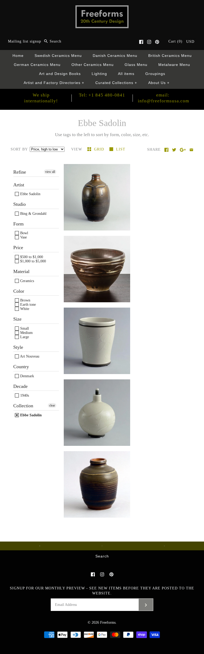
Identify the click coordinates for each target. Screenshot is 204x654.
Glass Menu (136, 65)
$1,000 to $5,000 (32, 261)
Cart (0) (176, 41)
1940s (24, 395)
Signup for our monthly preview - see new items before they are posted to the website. (102, 590)
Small (24, 328)
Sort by (19, 149)
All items (126, 74)
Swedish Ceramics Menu (58, 56)
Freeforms (108, 622)
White (24, 309)
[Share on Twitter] (174, 150)
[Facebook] (141, 42)
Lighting (99, 74)
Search (102, 556)
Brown (24, 300)
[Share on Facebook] (166, 150)
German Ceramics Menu (37, 65)
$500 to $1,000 (31, 257)
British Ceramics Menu (170, 56)
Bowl (23, 233)
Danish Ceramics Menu (115, 56)
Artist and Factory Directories (54, 83)
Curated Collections (116, 83)
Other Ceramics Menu (92, 65)
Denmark (26, 376)
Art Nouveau (29, 356)
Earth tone (27, 305)
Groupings (155, 74)
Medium (26, 333)
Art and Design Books (60, 74)
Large (24, 337)
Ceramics (26, 281)
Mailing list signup (24, 41)
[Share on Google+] (183, 150)
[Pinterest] (157, 42)
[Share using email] (191, 150)
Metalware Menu (174, 65)
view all (50, 172)
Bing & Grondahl (32, 214)
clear (52, 405)
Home (18, 56)
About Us (159, 83)
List (120, 149)
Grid (99, 149)
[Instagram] (149, 42)
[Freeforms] (102, 8)
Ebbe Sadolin (29, 194)
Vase (23, 237)
